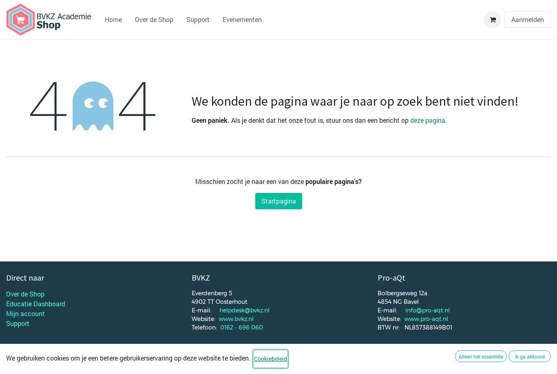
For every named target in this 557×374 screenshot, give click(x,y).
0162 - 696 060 (241, 327)
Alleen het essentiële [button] (481, 356)
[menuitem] (113, 19)
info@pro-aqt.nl (427, 310)
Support (17, 323)
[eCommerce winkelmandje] (492, 19)
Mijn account (25, 313)
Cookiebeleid (270, 359)
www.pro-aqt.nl (426, 319)
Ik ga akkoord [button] (530, 356)
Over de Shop (25, 294)
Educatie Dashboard (35, 303)
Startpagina (278, 201)
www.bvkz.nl (236, 319)
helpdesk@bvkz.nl (244, 310)
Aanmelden (527, 19)
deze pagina (427, 120)
